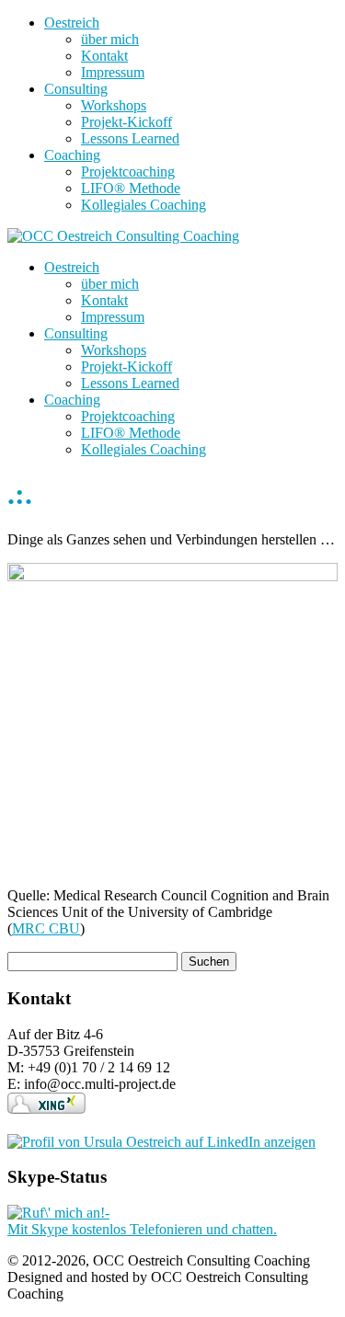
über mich (110, 39)
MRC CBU (46, 928)
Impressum (112, 72)
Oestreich (71, 22)
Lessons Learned (130, 138)
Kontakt (104, 55)
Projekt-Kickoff (126, 122)
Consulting (76, 89)
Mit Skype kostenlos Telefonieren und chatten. (142, 1229)
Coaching (72, 155)
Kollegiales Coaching (143, 204)
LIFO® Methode (130, 188)
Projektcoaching (128, 171)
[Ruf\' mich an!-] (58, 1212)
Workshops (113, 105)
